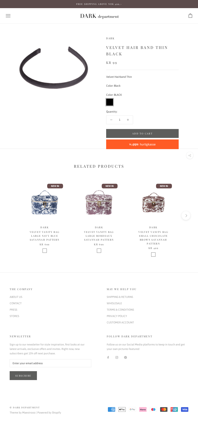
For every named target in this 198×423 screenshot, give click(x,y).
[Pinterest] (125, 357)
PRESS (13, 309)
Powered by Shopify (49, 412)
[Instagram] (116, 357)
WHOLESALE (114, 303)
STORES (14, 316)
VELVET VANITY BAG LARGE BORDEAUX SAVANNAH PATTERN (99, 235)
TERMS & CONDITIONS (120, 309)
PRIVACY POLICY (117, 316)
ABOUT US (16, 296)
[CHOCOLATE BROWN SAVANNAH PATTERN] (153, 254)
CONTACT (16, 303)
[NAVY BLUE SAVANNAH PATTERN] (44, 250)
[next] (186, 215)
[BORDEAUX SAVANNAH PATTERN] (99, 250)
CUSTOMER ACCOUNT (120, 322)
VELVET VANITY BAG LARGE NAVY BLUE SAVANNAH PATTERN (45, 235)
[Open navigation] (8, 15)
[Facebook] (108, 357)
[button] (142, 144)
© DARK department (25, 407)
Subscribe (23, 375)
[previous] (12, 215)
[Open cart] (190, 16)
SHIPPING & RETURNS (120, 296)
